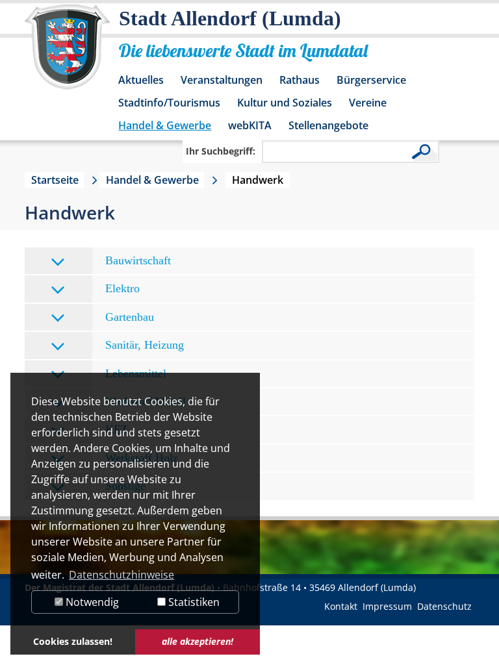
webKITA (250, 125)
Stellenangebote (328, 125)
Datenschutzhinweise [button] (121, 575)
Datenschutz (444, 606)
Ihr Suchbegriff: (220, 151)
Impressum (387, 606)
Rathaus (299, 80)
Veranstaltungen (221, 80)
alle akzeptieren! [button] (197, 641)
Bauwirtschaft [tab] (138, 260)
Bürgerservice (371, 80)
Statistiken (193, 602)
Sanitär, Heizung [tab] (144, 344)
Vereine (368, 102)
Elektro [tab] (122, 288)
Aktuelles (141, 80)
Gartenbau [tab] (129, 316)
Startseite (55, 180)
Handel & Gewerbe (164, 125)
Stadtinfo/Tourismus (169, 102)
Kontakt (340, 606)
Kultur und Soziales (284, 102)
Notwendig (91, 602)
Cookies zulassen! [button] (72, 641)
